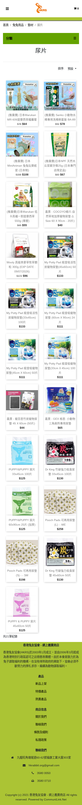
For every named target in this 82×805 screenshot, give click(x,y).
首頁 (6, 25)
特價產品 (41, 691)
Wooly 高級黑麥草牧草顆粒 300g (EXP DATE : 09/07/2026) (22, 267)
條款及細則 (41, 732)
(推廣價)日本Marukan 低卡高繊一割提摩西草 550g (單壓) (22, 216)
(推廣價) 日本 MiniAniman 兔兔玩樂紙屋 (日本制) (22, 166)
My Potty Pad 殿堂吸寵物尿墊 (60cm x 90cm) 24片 (60, 318)
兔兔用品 (18, 25)
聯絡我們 (41, 724)
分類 (9, 38)
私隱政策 (41, 739)
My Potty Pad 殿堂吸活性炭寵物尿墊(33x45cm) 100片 (22, 318)
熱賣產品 (41, 699)
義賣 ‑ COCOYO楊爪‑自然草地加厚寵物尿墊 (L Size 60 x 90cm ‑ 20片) (60, 216)
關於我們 (41, 716)
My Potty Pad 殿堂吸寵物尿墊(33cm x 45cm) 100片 (60, 368)
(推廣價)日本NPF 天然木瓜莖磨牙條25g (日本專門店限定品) (60, 166)
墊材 (30, 25)
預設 (71, 68)
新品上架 (41, 683)
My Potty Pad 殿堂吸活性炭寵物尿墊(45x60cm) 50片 (60, 267)
